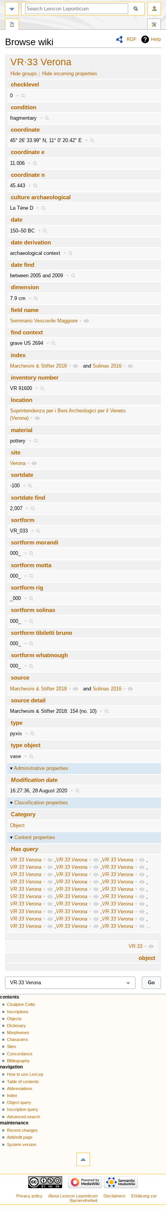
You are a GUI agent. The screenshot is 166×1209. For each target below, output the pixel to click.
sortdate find (28, 497)
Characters (17, 1039)
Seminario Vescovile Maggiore (44, 321)
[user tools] (154, 8)
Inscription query (22, 1109)
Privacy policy (29, 1196)
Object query (19, 1102)
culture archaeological (41, 197)
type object (26, 745)
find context (27, 332)
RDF (131, 39)
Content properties (34, 837)
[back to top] (83, 1159)
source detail (28, 700)
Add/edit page (19, 1137)
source (20, 677)
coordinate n (28, 174)
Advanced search (23, 1116)
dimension (25, 287)
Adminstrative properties (41, 768)
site (15, 452)
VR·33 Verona (40, 61)
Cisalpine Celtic (21, 1004)
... (148, 926)
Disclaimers (114, 1196)
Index (12, 1095)
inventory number (35, 377)
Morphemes (18, 1032)
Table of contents (23, 1081)
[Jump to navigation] (12, 8)
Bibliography (18, 1060)
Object (17, 825)
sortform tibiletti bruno (41, 632)
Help (156, 39)
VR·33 (135, 946)
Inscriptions (18, 1011)
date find (22, 264)
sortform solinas (33, 610)
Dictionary (16, 1025)
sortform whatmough (39, 655)
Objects (14, 1018)
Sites (11, 1046)
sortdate (22, 474)
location (21, 400)
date (16, 219)
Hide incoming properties (69, 73)
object (147, 958)
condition (23, 107)
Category (23, 814)
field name (25, 310)
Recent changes (22, 1130)
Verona (17, 463)
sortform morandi (34, 542)
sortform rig (27, 587)
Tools (154, 25)
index (18, 355)
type (16, 722)
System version (21, 1144)
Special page (12, 25)
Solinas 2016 (107, 366)
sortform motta (31, 565)
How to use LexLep (25, 1074)
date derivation (31, 242)
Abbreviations (19, 1088)
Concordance (19, 1053)
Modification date (34, 780)
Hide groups (23, 73)
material (21, 430)
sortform (22, 520)
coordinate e (27, 152)
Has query (24, 849)
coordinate (25, 129)
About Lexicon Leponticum (73, 1196)
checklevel (25, 84)
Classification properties (41, 802)
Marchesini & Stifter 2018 (38, 366)
